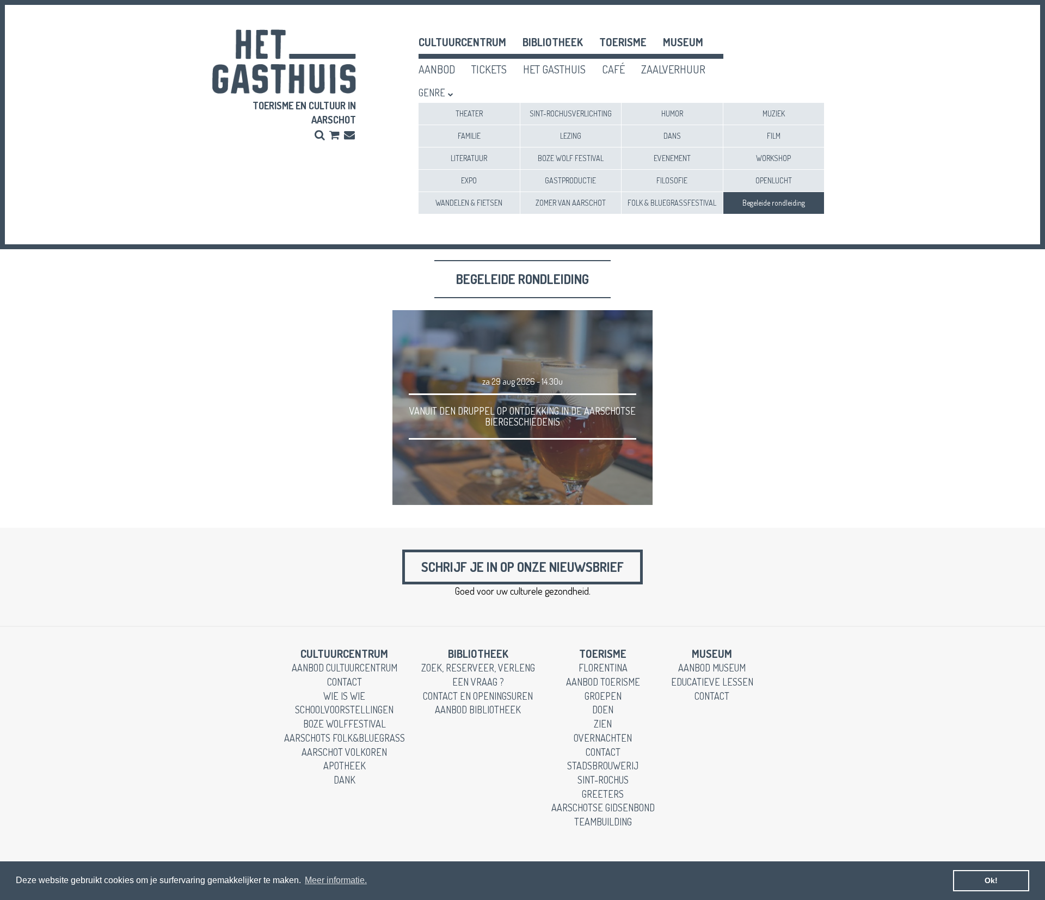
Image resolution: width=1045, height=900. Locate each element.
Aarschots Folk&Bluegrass (344, 738)
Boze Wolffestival (344, 724)
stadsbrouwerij (602, 766)
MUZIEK (774, 113)
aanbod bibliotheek (478, 710)
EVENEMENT (672, 158)
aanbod (437, 69)
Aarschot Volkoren (344, 752)
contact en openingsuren (478, 696)
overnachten (603, 738)
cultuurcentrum (462, 42)
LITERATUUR (469, 158)
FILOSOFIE (671, 180)
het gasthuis (554, 69)
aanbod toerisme (603, 682)
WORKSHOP (773, 158)
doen (602, 710)
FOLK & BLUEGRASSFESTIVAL (672, 202)
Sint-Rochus (603, 780)
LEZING (570, 135)
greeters (603, 794)
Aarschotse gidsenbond (603, 807)
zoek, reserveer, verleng (478, 668)
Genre (432, 92)
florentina (603, 668)
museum (683, 42)
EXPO (469, 180)
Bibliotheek (552, 42)
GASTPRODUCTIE (570, 180)
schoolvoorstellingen (344, 710)
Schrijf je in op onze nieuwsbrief (522, 566)
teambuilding (603, 822)
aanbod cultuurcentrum (344, 668)
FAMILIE (469, 135)
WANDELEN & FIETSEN (468, 202)
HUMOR (672, 113)
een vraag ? (478, 682)
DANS (672, 135)
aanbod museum (712, 668)
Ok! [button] (991, 880)
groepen (603, 696)
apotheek (344, 766)
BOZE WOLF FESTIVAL (571, 158)
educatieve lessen (712, 682)
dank (344, 780)
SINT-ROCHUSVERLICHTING (571, 113)
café (613, 69)
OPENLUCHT (773, 180)
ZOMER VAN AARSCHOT (571, 202)
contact (344, 682)
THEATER (469, 113)
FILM (773, 135)
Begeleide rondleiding (773, 202)
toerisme (623, 42)
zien (603, 724)
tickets (489, 69)
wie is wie (344, 696)
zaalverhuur (673, 69)
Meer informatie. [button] (336, 880)
